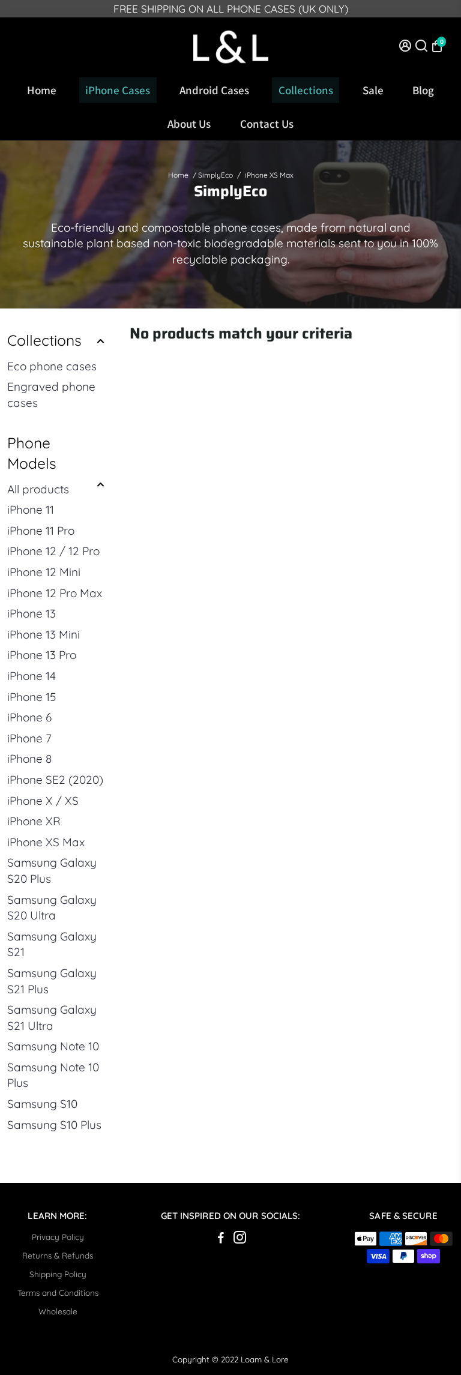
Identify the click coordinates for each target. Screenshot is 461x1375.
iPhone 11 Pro (40, 530)
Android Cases (214, 90)
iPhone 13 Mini (43, 634)
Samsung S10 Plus (54, 1125)
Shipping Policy (57, 1274)
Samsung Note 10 (53, 1046)
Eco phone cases (52, 366)
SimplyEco (215, 174)
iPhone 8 (29, 758)
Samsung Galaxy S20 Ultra (52, 907)
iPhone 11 (30, 509)
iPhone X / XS (43, 800)
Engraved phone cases (51, 394)
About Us (189, 123)
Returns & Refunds (57, 1255)
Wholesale (57, 1311)
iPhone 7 (29, 738)
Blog (423, 90)
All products (38, 489)
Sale (373, 90)
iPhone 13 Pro (41, 655)
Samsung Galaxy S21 (52, 944)
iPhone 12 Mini (43, 572)
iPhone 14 (31, 676)
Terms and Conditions (57, 1292)
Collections (306, 90)
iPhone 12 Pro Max (54, 593)
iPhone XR (34, 821)
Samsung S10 (42, 1104)
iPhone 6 (29, 717)
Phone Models (31, 453)
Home (41, 90)
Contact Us (267, 123)
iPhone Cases (117, 90)
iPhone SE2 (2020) (55, 779)
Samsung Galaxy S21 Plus (52, 981)
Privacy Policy (58, 1237)
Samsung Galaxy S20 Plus (52, 870)
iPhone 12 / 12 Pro (53, 551)
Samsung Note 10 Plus (53, 1075)
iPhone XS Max (46, 842)
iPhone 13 (31, 613)
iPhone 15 (31, 697)
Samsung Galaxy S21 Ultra (52, 1017)
